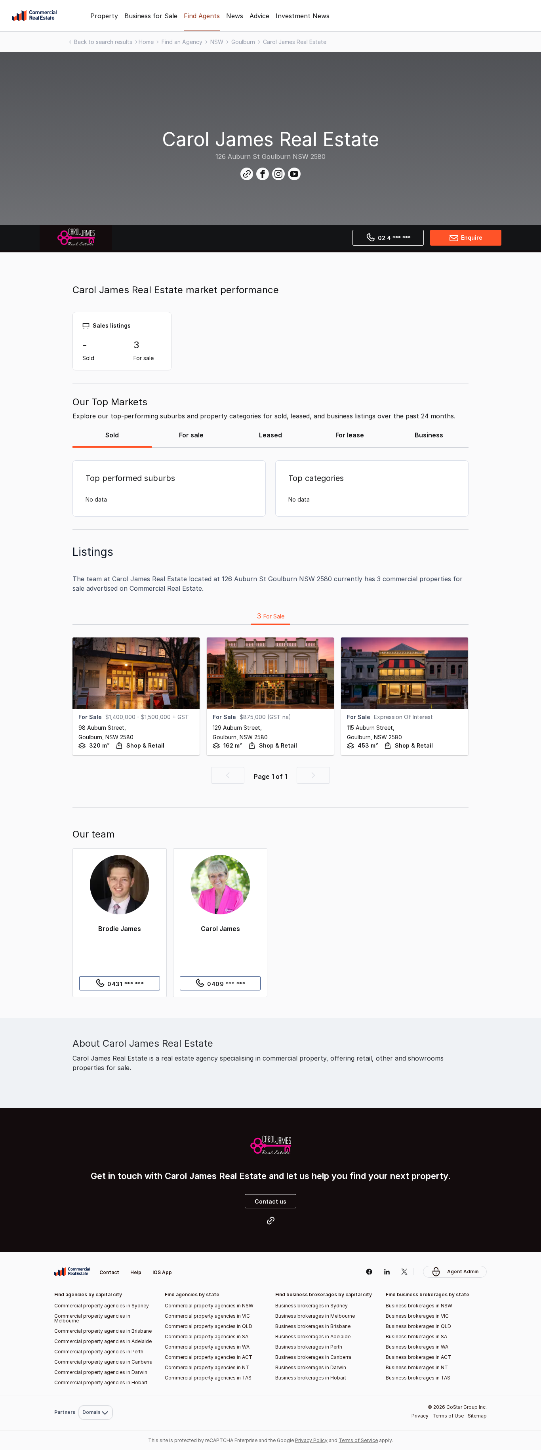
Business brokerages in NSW (419, 1306)
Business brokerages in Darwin (310, 1367)
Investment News (303, 16)
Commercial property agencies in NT (207, 1367)
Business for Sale (150, 16)
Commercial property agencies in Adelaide (103, 1341)
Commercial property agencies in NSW (209, 1306)
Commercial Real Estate (34, 15)
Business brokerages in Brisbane (313, 1326)
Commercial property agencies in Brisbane (103, 1331)
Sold (112, 435)
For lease (349, 435)
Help (135, 1272)
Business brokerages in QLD (418, 1326)
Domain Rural (95, 1395)
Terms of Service (358, 1440)
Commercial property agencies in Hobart (100, 1382)
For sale (191, 435)
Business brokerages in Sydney (311, 1306)
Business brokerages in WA (417, 1347)
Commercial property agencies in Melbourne (92, 1318)
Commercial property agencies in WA (207, 1347)
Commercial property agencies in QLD (208, 1326)
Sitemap (477, 1416)
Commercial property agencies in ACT (208, 1357)
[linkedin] (387, 1271)
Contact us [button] (270, 1201)
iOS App (162, 1272)
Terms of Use (448, 1416)
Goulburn (243, 41)
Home (146, 41)
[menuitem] (95, 1259)
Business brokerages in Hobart (310, 1378)
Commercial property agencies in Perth (98, 1352)
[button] (227, 775)
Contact (109, 1272)
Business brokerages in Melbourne (315, 1316)
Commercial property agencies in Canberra (103, 1362)
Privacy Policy (311, 1440)
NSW (216, 41)
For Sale (270, 616)
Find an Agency (182, 41)
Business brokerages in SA (416, 1336)
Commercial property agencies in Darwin (100, 1372)
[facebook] (369, 1271)
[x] (404, 1271)
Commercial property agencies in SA (206, 1336)
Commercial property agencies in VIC (207, 1316)
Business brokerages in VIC (417, 1316)
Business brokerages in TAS (418, 1378)
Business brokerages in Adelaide (313, 1336)
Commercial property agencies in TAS (208, 1378)
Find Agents (202, 16)
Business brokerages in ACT (418, 1357)
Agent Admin (462, 1271)
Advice (259, 16)
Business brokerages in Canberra (313, 1357)
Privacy (420, 1416)
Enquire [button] (471, 237)
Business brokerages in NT (417, 1367)
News (234, 16)
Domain (95, 1258)
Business (429, 435)
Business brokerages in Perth (308, 1347)
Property (104, 16)
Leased (270, 435)
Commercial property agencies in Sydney (101, 1306)
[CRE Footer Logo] (72, 1271)
